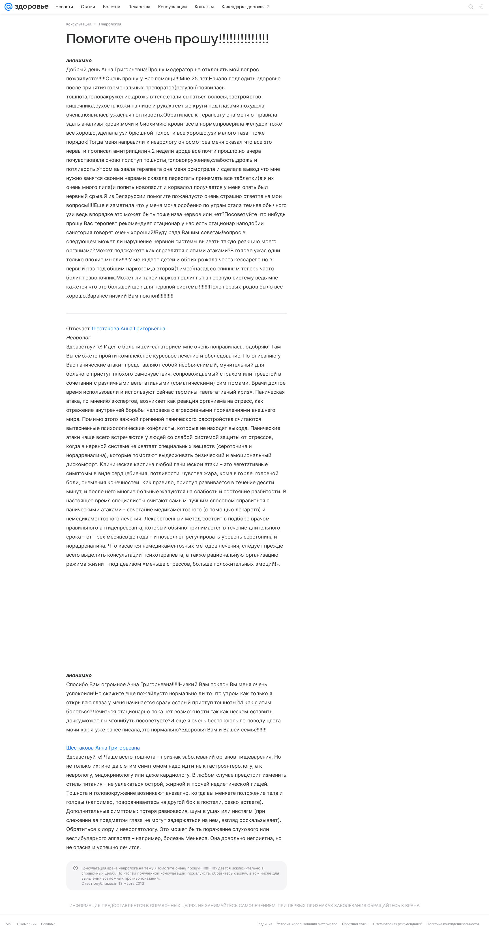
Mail (9, 924)
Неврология (110, 24)
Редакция (264, 924)
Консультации (78, 24)
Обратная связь (355, 924)
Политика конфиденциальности (453, 924)
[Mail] (8, 7)
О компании (27, 924)
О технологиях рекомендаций (397, 924)
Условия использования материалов (307, 924)
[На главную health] (30, 7)
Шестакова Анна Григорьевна (128, 328)
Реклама (48, 924)
